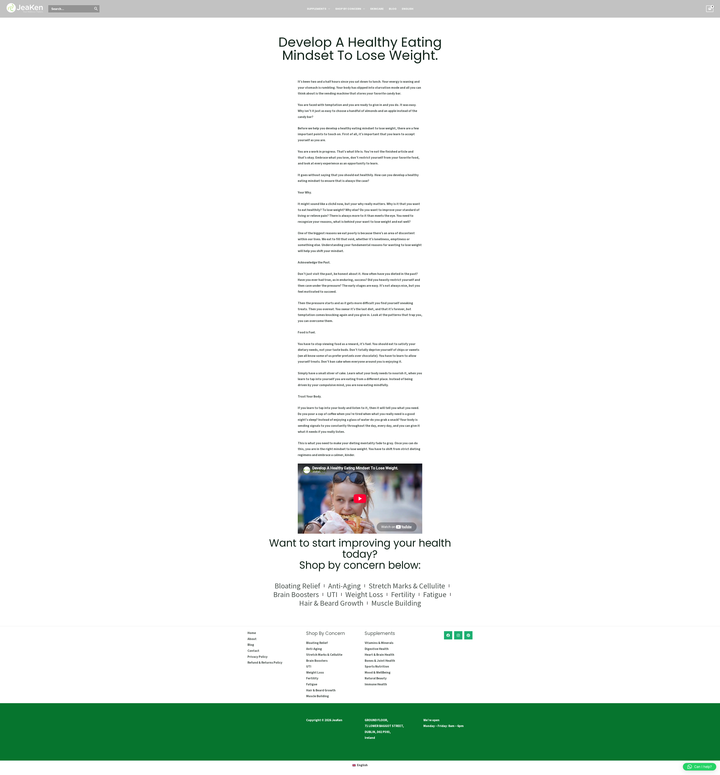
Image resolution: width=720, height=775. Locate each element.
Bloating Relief (297, 585)
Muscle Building (396, 603)
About (252, 639)
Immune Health (376, 684)
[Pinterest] (468, 635)
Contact (253, 651)
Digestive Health (377, 649)
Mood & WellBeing (378, 672)
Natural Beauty (376, 678)
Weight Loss (364, 594)
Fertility (403, 594)
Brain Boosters (296, 594)
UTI (332, 594)
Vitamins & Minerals (379, 643)
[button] (699, 766)
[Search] (96, 9)
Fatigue (434, 594)
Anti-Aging (344, 585)
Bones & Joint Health (380, 661)
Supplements (316, 9)
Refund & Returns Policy (265, 662)
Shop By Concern (348, 9)
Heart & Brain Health (379, 655)
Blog (393, 9)
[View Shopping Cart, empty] (709, 8)
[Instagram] (458, 635)
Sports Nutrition (377, 666)
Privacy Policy (258, 657)
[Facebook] (448, 635)
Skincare (377, 9)
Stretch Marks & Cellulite (407, 585)
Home (252, 633)
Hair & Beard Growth (331, 603)
